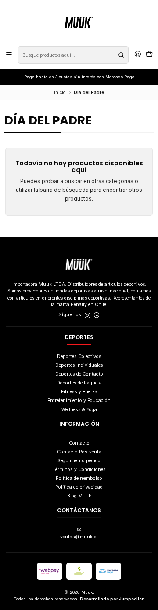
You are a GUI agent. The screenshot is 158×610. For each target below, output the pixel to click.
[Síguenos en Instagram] (87, 315)
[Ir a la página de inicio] (79, 22)
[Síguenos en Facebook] (96, 315)
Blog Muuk (79, 496)
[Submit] (121, 55)
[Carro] (149, 55)
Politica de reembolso (79, 478)
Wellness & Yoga (79, 410)
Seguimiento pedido (79, 461)
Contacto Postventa (79, 452)
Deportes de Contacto (79, 374)
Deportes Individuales (79, 365)
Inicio (59, 92)
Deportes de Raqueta (79, 383)
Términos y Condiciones (79, 469)
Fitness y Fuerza (79, 391)
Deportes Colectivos (79, 356)
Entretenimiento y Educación (79, 400)
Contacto (79, 443)
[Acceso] (138, 55)
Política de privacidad (79, 487)
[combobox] (73, 55)
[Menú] (9, 55)
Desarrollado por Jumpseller (112, 598)
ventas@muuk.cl (79, 537)
